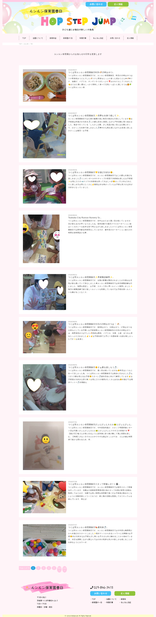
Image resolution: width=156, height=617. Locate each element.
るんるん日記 (98, 38)
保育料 (123, 599)
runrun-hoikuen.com (72, 615)
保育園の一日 (97, 602)
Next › (59, 569)
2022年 (26, 44)
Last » (64, 569)
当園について (38, 38)
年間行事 (82, 38)
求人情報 (130, 38)
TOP (24, 38)
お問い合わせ (115, 38)
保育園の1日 (68, 38)
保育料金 (53, 38)
